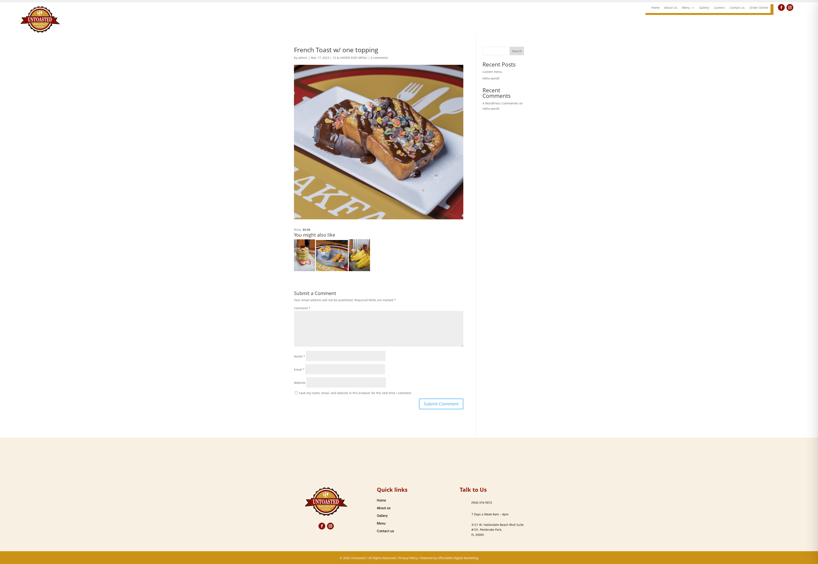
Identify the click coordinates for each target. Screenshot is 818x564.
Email (299, 369)
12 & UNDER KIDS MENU (350, 58)
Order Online (758, 8)
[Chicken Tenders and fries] (332, 255)
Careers (719, 8)
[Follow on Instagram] (789, 7)
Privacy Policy (408, 558)
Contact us (737, 8)
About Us (670, 8)
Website (299, 383)
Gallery (704, 8)
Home (655, 8)
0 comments (379, 58)
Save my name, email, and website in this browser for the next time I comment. (355, 393)
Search (517, 51)
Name (299, 356)
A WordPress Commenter (500, 103)
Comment (302, 308)
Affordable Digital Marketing (458, 558)
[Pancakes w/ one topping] (304, 255)
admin (302, 58)
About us (383, 508)
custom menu (492, 72)
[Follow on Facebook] (781, 7)
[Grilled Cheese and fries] (359, 255)
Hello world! (491, 78)
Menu (686, 8)
